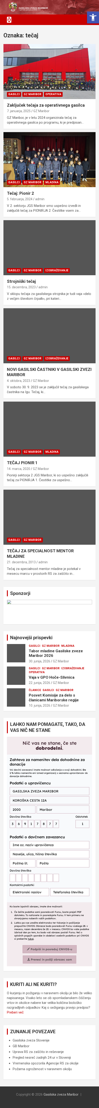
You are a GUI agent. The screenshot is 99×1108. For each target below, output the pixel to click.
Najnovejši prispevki (31, 637)
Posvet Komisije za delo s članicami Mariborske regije (54, 697)
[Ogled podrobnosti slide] (49, 608)
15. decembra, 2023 (21, 287)
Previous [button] (12, 609)
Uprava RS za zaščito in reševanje (38, 1052)
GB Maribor (21, 1046)
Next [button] (86, 609)
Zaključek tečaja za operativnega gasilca (46, 105)
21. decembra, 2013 (21, 562)
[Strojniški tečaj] (49, 247)
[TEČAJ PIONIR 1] (49, 429)
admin (39, 199)
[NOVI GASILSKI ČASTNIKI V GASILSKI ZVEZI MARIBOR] (49, 335)
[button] (93, 17)
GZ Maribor (32, 94)
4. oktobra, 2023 (18, 381)
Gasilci (14, 94)
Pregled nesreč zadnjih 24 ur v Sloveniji (42, 1057)
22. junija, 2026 (39, 683)
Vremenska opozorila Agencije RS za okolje (46, 1063)
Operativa (53, 94)
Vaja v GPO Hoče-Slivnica (51, 677)
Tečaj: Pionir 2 (20, 193)
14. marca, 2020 (18, 469)
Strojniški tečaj (21, 281)
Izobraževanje (56, 270)
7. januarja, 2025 (19, 111)
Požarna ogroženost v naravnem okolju (42, 1069)
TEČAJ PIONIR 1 (22, 462)
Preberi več (15, 1012)
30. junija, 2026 (39, 661)
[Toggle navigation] (9, 19)
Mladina (51, 182)
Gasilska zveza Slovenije (31, 1040)
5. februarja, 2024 (19, 199)
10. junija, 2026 (39, 705)
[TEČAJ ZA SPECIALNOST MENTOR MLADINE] (49, 517)
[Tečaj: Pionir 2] (49, 159)
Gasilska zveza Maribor (61, 1094)
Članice (35, 690)
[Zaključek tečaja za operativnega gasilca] (49, 71)
